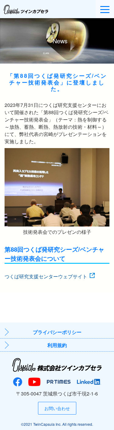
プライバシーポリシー (57, 332)
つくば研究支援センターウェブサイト (46, 276)
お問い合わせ (57, 408)
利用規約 (57, 345)
